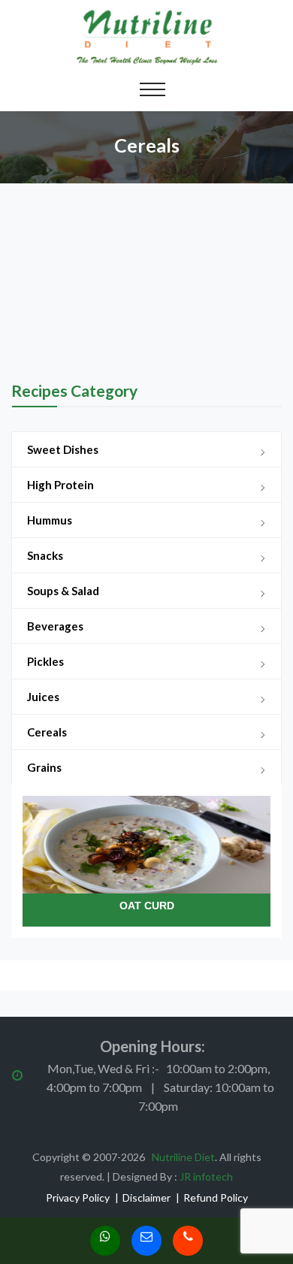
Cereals (47, 732)
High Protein (60, 484)
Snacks (45, 555)
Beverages (55, 626)
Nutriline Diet (183, 1157)
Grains (44, 767)
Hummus (49, 520)
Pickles (45, 661)
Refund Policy (215, 1197)
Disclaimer (146, 1197)
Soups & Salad (63, 590)
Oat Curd (146, 906)
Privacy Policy (78, 1197)
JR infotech (206, 1176)
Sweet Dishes (62, 449)
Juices (43, 696)
